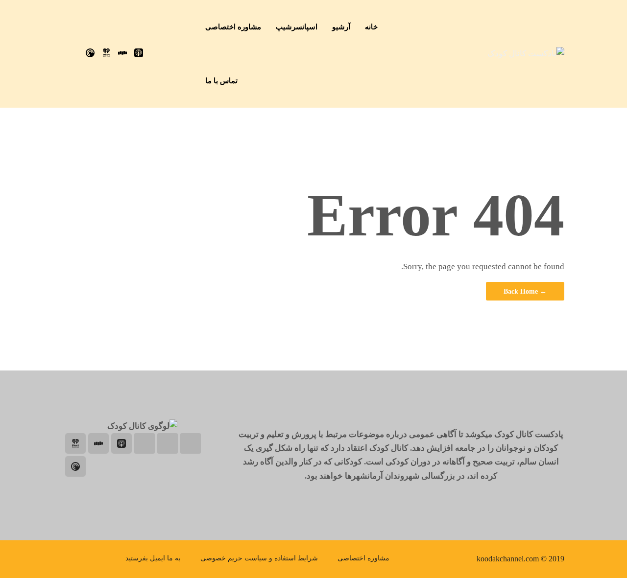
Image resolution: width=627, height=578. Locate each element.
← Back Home (525, 291)
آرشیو (341, 27)
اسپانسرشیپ (296, 27)
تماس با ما (221, 80)
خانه (371, 27)
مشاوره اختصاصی (233, 27)
